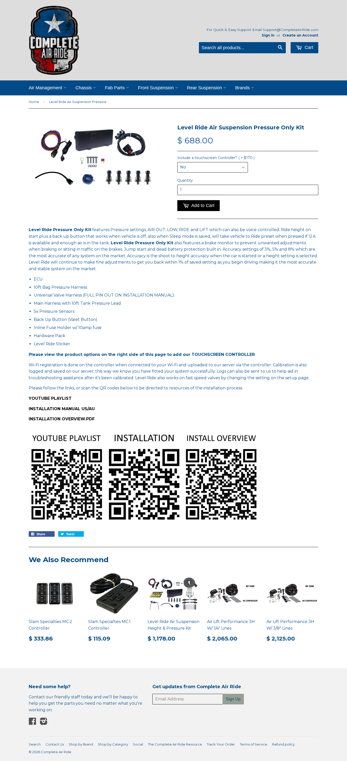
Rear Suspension (205, 87)
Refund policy (283, 744)
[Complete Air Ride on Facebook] (32, 722)
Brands (243, 87)
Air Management (46, 87)
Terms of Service (253, 744)
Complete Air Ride (56, 752)
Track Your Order (221, 744)
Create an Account (300, 35)
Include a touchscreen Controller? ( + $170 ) (216, 157)
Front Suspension (156, 87)
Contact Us (54, 744)
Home (34, 102)
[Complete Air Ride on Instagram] (44, 722)
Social (138, 744)
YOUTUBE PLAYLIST (50, 398)
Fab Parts (115, 87)
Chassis (84, 87)
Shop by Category (113, 744)
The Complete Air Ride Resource (175, 744)
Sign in (268, 35)
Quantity (185, 180)
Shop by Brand (81, 744)
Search (35, 744)
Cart (308, 47)
